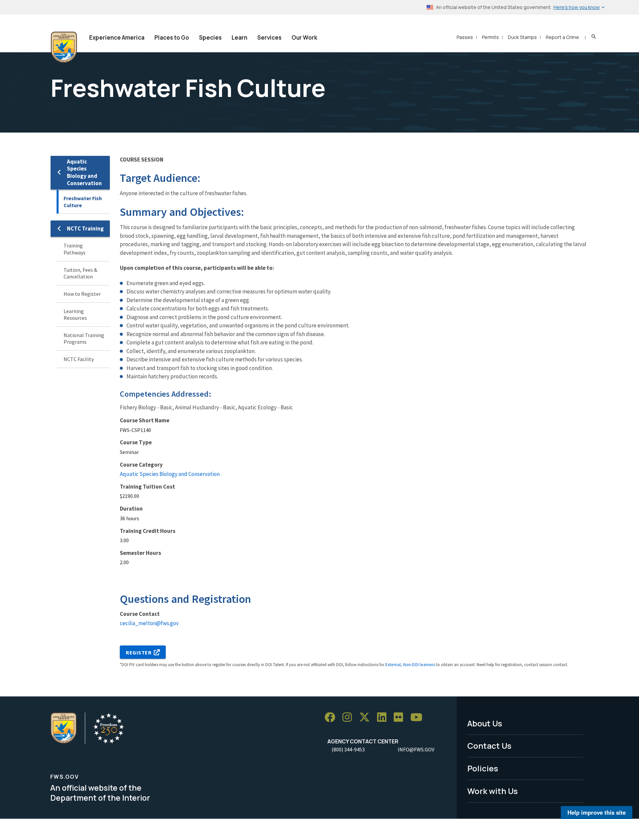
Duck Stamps (522, 37)
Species (210, 37)
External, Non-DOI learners (410, 664)
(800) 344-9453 (348, 749)
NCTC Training (85, 228)
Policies (482, 768)
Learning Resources (75, 314)
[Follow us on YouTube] (418, 717)
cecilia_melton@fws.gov (149, 623)
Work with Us (492, 790)
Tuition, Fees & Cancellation (80, 273)
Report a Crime (562, 37)
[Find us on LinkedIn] (384, 717)
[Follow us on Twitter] (366, 717)
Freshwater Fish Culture (83, 201)
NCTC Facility (79, 359)
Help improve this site (596, 812)
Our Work (304, 37)
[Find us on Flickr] (401, 717)
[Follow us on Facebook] (332, 717)
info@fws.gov (416, 749)
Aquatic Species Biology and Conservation (84, 172)
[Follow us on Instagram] (349, 717)
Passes (465, 37)
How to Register (82, 293)
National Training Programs (84, 338)
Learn (239, 37)
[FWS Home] (64, 47)
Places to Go (171, 37)
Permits (490, 37)
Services (269, 37)
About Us (484, 723)
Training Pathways (75, 249)
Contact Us (489, 745)
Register (139, 652)
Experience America (116, 37)
